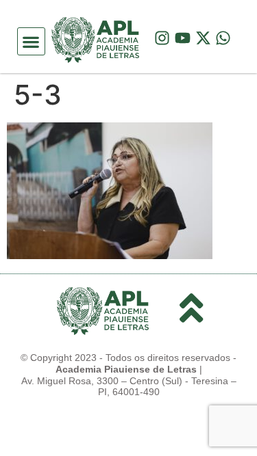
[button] (31, 41)
